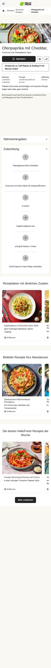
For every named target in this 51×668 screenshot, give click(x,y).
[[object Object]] (39, 59)
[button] (25, 139)
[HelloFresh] (25, 4)
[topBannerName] (25, 19)
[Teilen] (46, 59)
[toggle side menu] (3, 3)
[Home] (3, 11)
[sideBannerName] (25, 117)
